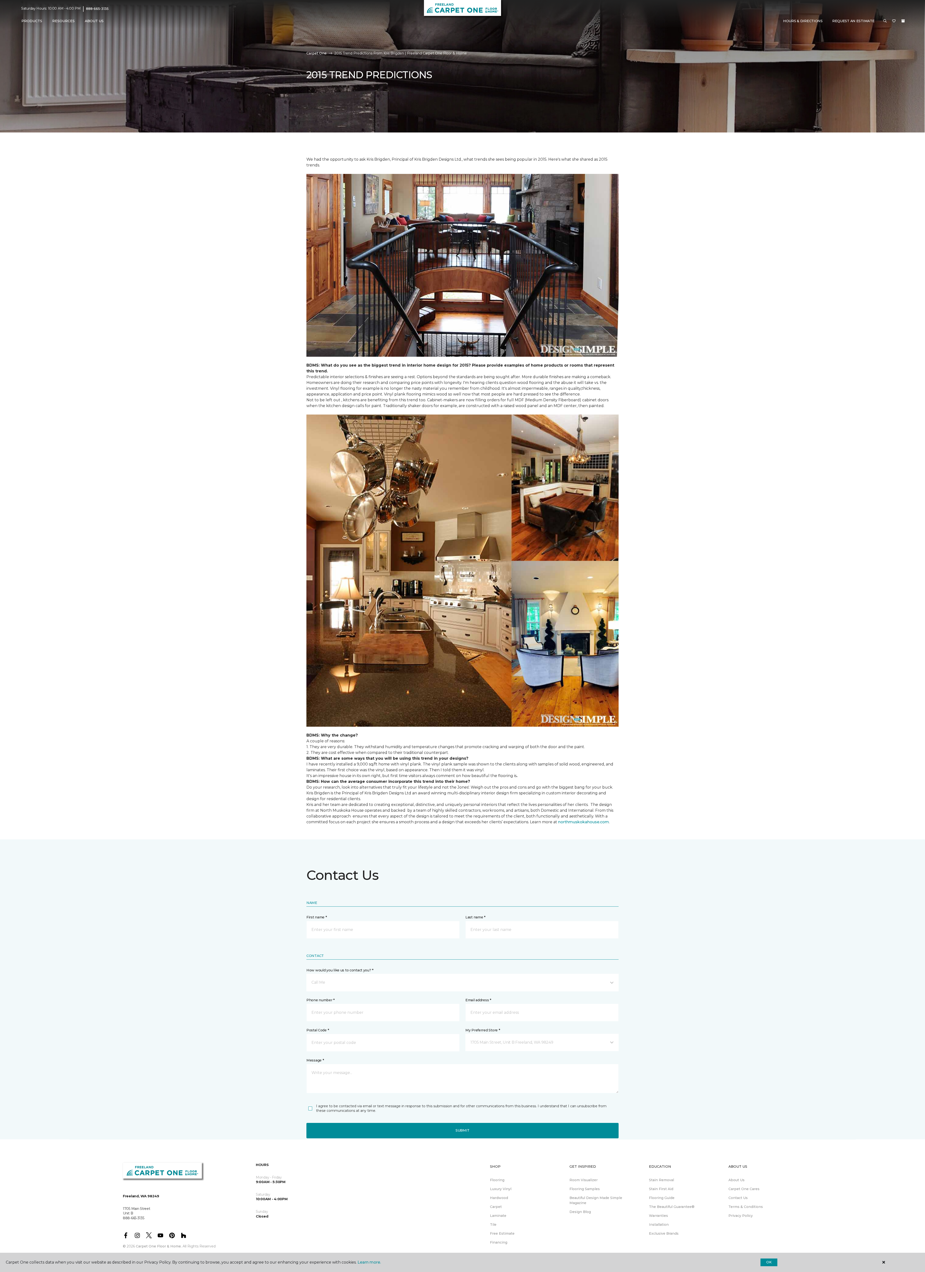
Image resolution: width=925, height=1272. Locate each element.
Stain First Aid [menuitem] (661, 1189)
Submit (462, 1130)
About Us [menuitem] (736, 1180)
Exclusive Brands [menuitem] (664, 1233)
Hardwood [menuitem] (499, 1198)
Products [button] (31, 21)
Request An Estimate (853, 21)
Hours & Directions (803, 21)
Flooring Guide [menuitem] (661, 1198)
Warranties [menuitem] (658, 1215)
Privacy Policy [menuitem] (740, 1215)
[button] (885, 21)
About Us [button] (94, 21)
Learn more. (369, 1262)
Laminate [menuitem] (498, 1215)
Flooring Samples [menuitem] (584, 1189)
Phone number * (320, 1000)
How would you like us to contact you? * (339, 970)
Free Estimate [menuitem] (502, 1233)
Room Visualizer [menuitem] (583, 1180)
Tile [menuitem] (493, 1224)
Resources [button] (63, 21)
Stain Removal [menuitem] (661, 1180)
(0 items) (903, 21)
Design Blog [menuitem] (580, 1212)
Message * (315, 1060)
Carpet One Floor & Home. (159, 1246)
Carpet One (316, 53)
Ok (768, 1262)
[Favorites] (894, 21)
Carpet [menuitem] (496, 1207)
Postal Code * (317, 1030)
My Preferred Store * (482, 1030)
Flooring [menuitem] (497, 1180)
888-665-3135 (97, 9)
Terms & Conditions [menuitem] (745, 1207)
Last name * (475, 917)
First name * (316, 917)
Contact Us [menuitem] (738, 1198)
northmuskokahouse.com (583, 822)
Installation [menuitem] (659, 1224)
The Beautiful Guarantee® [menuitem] (671, 1207)
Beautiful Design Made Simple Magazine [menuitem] (595, 1200)
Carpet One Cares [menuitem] (744, 1189)
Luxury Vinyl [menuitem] (500, 1189)
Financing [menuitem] (498, 1242)
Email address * (478, 1000)
